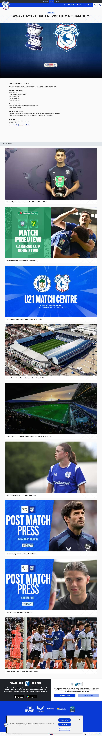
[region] (44, 724)
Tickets (45, 1)
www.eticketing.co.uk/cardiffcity (19, 125)
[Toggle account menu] (100, 5)
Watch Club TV (88, 695)
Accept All (64, 720)
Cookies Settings (64, 728)
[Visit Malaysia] (29, 709)
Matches (71, 5)
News (79, 5)
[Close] (79, 719)
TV (64, 5)
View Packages (65, 695)
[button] (6, 725)
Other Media (97, 734)
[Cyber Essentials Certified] (72, 709)
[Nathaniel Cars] (51, 709)
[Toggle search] (95, 5)
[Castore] (40, 709)
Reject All (64, 724)
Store (57, 1)
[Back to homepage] (5, 5)
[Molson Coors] (61, 709)
